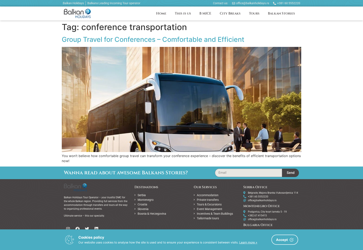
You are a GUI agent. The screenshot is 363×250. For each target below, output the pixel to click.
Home (161, 13)
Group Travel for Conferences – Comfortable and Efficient (153, 39)
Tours (254, 13)
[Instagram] (68, 229)
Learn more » (248, 242)
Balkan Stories (281, 13)
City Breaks (230, 13)
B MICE (205, 13)
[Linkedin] (96, 229)
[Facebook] (77, 229)
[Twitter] (87, 229)
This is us (183, 13)
